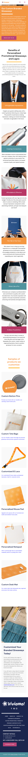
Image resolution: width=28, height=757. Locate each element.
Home (6, 716)
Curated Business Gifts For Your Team (14, 725)
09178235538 (8, 738)
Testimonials (16, 727)
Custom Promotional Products (14, 720)
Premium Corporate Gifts (14, 723)
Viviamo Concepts (14, 754)
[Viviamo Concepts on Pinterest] (14, 708)
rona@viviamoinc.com (9, 684)
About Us (12, 716)
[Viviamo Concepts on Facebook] (11, 708)
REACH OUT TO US (9, 38)
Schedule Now (9, 744)
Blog (9, 727)
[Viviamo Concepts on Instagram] (16, 708)
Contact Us (20, 716)
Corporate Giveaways (14, 718)
